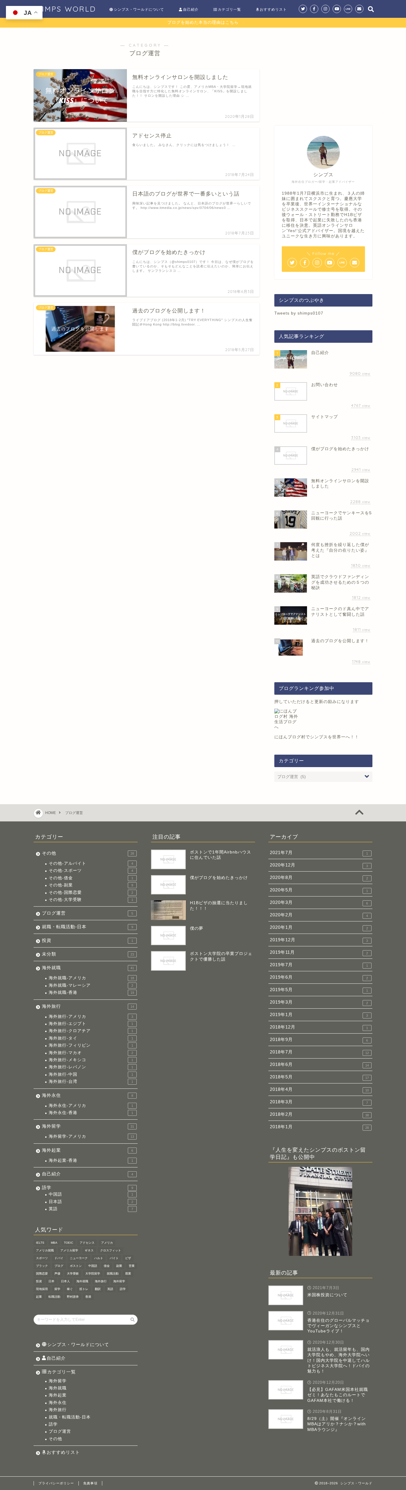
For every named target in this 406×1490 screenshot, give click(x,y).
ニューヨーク (79, 1258)
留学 (57, 1289)
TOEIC (68, 1242)
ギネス (89, 1250)
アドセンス (87, 1242)
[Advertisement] (323, 74)
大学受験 (73, 1273)
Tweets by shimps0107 (298, 313)
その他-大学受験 (91, 899)
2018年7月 (319, 1052)
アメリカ (107, 1242)
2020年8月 (319, 877)
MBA (54, 1242)
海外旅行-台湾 (91, 1081)
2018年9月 (319, 1039)
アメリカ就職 (45, 1250)
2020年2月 (319, 915)
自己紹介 (191, 9)
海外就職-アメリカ (91, 978)
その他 (88, 853)
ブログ (58, 1265)
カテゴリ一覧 (229, 9)
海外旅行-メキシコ (91, 1060)
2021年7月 (319, 852)
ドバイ (58, 1258)
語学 (87, 1187)
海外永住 (87, 1095)
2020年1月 (319, 927)
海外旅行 (88, 1006)
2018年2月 (319, 1114)
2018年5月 (319, 1077)
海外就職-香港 (91, 992)
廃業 (128, 1273)
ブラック (42, 1265)
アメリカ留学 (69, 1250)
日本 (51, 1281)
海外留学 (88, 1126)
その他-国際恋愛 (91, 892)
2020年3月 (319, 902)
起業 (39, 1296)
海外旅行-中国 (91, 1074)
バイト (114, 1258)
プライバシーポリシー (56, 1483)
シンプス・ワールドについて (139, 9)
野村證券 (73, 1296)
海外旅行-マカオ (91, 1053)
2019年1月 (319, 1014)
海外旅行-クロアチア (91, 1031)
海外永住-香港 (91, 1112)
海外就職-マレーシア (91, 985)
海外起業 (87, 1150)
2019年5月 (319, 989)
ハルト (98, 1258)
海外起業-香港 (91, 1160)
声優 (57, 1273)
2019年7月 (319, 964)
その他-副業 (91, 885)
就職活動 (113, 1273)
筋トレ (83, 1289)
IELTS (40, 1242)
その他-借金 (91, 878)
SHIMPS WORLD (63, 8)
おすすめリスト (273, 9)
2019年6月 (319, 977)
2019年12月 (319, 939)
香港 (88, 1296)
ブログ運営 (87, 912)
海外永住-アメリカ (91, 1105)
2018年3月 (319, 1102)
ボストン (76, 1265)
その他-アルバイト (91, 863)
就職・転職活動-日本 (87, 926)
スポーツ (42, 1258)
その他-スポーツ (91, 870)
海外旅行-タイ (91, 1038)
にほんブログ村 (290, 737)
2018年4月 (319, 1089)
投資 (87, 940)
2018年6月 (319, 1064)
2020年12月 (319, 865)
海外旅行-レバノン (91, 1067)
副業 (119, 1265)
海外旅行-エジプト (91, 1023)
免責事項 (90, 1483)
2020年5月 (319, 890)
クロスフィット (110, 1250)
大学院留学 (92, 1273)
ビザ (128, 1258)
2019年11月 (319, 952)
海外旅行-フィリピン (91, 1045)
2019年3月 (319, 1002)
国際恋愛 (42, 1273)
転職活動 (54, 1296)
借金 (107, 1265)
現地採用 (42, 1289)
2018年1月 (319, 1126)
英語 (91, 1209)
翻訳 (98, 1289)
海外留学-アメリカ (91, 1136)
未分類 (88, 953)
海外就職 (88, 967)
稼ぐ (70, 1289)
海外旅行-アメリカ (91, 1016)
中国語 (91, 1194)
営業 (132, 1265)
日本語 (91, 1201)
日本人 (65, 1281)
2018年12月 (319, 1027)
